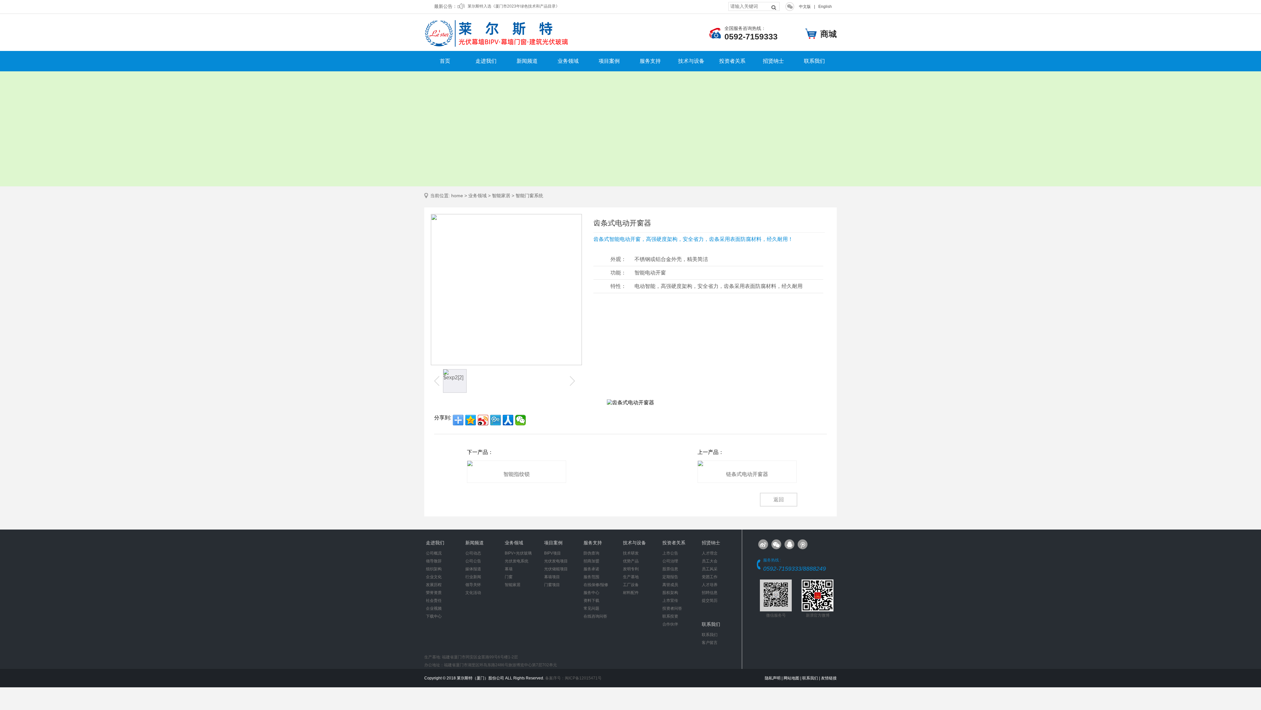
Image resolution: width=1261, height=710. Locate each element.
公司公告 (473, 561)
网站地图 (791, 678)
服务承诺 (591, 569)
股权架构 (670, 592)
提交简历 (710, 600)
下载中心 (434, 616)
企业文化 (434, 577)
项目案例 (609, 61)
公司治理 (670, 561)
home (457, 195)
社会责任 (434, 600)
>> (572, 380)
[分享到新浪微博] (483, 420)
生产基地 (631, 577)
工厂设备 (631, 584)
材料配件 (631, 592)
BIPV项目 (552, 553)
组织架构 (434, 569)
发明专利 (631, 569)
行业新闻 (473, 577)
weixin (776, 544)
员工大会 (710, 561)
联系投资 (670, 616)
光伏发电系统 (516, 561)
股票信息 (670, 569)
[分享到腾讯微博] (495, 420)
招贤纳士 (773, 61)
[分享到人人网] (508, 420)
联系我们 (814, 61)
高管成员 (670, 584)
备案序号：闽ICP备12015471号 (573, 678)
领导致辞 (434, 561)
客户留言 (710, 642)
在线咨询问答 (595, 616)
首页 (445, 61)
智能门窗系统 (529, 195)
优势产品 (631, 561)
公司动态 (473, 553)
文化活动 (473, 592)
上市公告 (670, 553)
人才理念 (710, 553)
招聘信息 (710, 592)
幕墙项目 (552, 577)
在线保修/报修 (596, 584)
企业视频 (434, 608)
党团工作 (710, 577)
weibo (802, 544)
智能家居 (501, 195)
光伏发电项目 (556, 561)
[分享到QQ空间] (470, 420)
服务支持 (650, 61)
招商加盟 (591, 561)
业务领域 (568, 61)
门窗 (509, 577)
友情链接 (829, 678)
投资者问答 (672, 608)
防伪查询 (591, 553)
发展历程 (434, 584)
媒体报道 (473, 569)
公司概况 (434, 553)
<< (437, 380)
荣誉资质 (434, 592)
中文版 (805, 6)
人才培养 (710, 584)
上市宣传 (670, 600)
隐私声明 (773, 678)
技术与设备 (691, 61)
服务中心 (591, 592)
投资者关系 (732, 61)
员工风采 (710, 569)
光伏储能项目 (556, 569)
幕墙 (509, 569)
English (825, 6)
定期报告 (670, 577)
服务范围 (591, 577)
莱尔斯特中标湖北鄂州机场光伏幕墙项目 (503, 6)
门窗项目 (552, 584)
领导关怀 (473, 584)
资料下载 (591, 600)
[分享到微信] (520, 420)
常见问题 (591, 608)
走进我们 (486, 61)
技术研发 (631, 553)
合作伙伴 (670, 624)
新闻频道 (527, 61)
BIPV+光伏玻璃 (518, 553)
